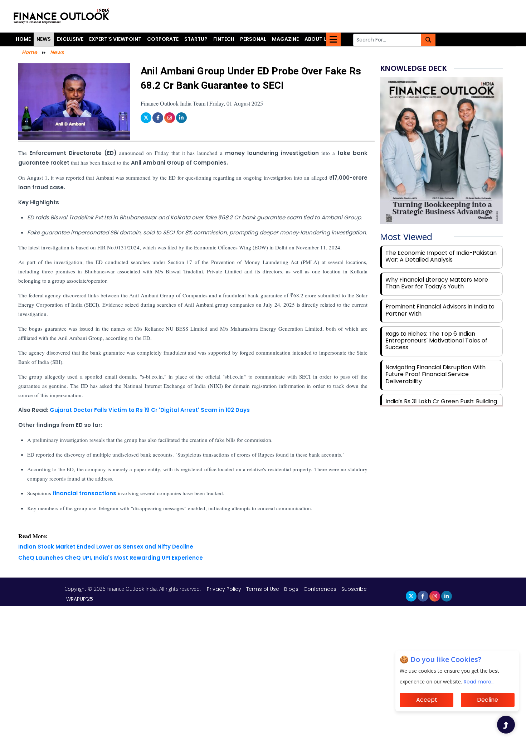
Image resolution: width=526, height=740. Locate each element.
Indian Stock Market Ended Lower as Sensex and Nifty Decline (105, 546)
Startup (196, 39)
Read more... (479, 681)
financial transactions (84, 493)
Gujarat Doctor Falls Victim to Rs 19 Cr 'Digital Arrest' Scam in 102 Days (150, 410)
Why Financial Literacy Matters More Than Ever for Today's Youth (436, 283)
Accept (426, 700)
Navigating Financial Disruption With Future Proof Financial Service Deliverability (435, 374)
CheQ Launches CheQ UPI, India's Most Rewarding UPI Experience (110, 557)
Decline (487, 700)
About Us (317, 39)
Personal (253, 39)
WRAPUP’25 (79, 599)
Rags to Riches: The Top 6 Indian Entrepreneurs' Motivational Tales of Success (436, 340)
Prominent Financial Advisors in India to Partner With (440, 309)
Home (23, 39)
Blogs (291, 589)
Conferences (319, 589)
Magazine (285, 39)
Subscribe (354, 589)
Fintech (223, 39)
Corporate (163, 39)
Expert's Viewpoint (115, 39)
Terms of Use (263, 589)
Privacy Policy (225, 589)
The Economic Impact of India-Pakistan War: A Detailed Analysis (441, 256)
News (43, 39)
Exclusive (70, 39)
